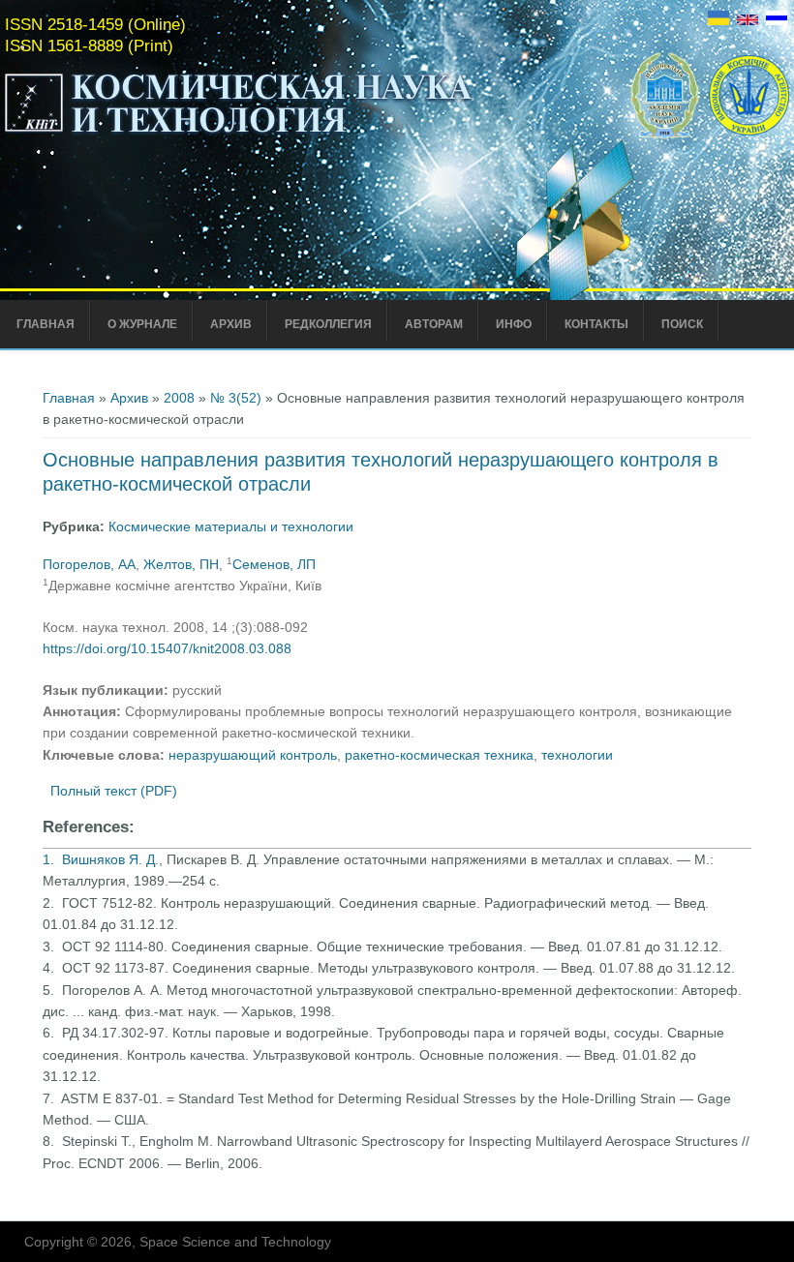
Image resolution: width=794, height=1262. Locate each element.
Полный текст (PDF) (113, 790)
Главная (45, 324)
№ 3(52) (235, 398)
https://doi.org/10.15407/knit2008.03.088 (167, 648)
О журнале (142, 324)
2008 (179, 398)
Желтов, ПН (181, 564)
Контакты (596, 324)
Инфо (514, 324)
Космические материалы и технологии (230, 526)
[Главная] (239, 133)
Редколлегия (328, 324)
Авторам (434, 324)
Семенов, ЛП (274, 564)
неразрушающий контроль (252, 755)
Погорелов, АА (89, 564)
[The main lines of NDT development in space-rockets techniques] (747, 20)
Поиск (682, 324)
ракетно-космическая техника (439, 755)
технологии (577, 755)
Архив (231, 324)
